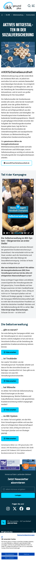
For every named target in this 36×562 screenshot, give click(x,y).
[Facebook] (21, 510)
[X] (15, 510)
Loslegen (18, 495)
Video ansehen (10, 352)
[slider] (7, 233)
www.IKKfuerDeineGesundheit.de (17, 163)
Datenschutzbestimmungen (26, 535)
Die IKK (8, 15)
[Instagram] (8, 510)
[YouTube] (28, 510)
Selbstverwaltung (18, 15)
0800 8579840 (12, 523)
